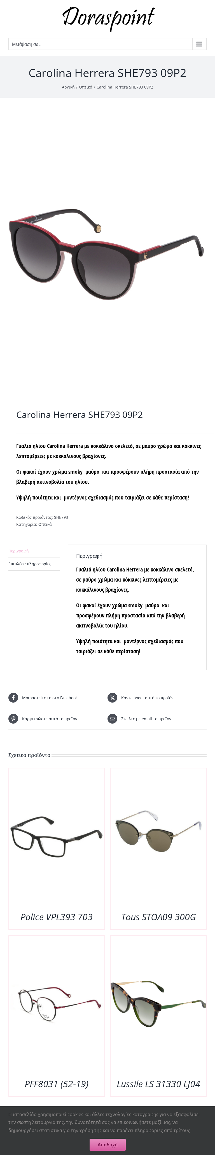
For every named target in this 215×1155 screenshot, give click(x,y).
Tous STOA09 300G (158, 917)
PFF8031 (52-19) (56, 1084)
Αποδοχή (108, 1145)
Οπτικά (45, 524)
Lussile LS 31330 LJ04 (158, 1084)
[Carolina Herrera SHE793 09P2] (107, 255)
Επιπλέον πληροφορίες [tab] (29, 563)
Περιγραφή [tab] (18, 551)
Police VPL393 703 (56, 917)
